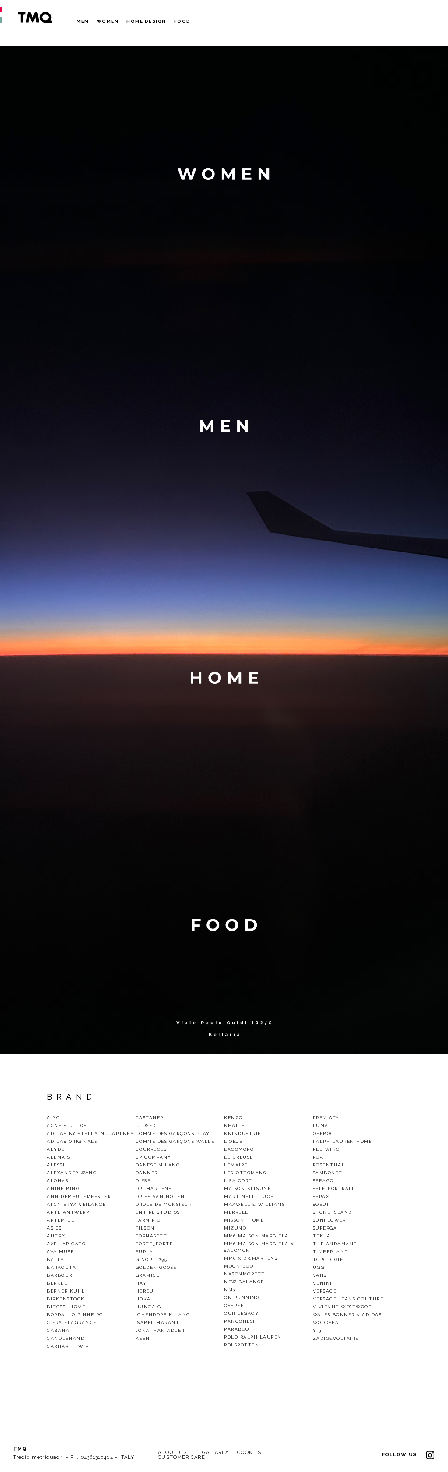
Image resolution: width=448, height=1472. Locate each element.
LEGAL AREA (212, 1452)
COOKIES (249, 1452)
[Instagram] (430, 1455)
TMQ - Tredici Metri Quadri (35, 17)
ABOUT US (172, 1452)
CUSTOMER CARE (181, 1457)
